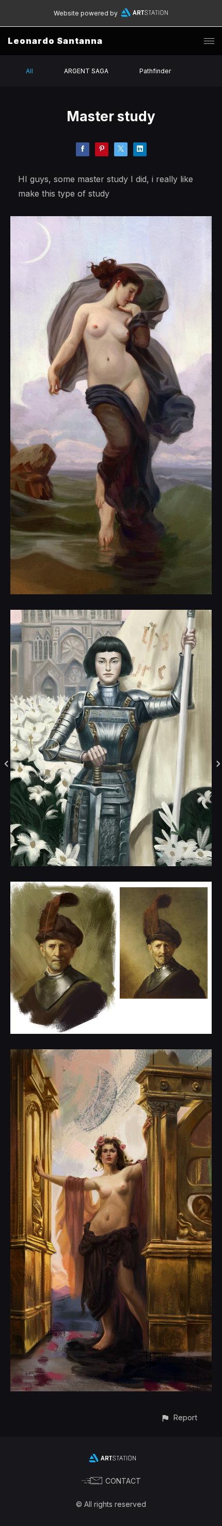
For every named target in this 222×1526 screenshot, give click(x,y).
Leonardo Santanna (55, 41)
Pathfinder (155, 71)
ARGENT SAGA (86, 71)
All (29, 71)
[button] (178, 1417)
